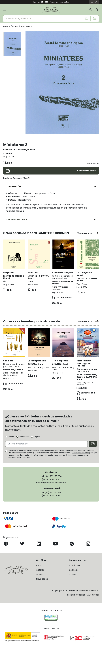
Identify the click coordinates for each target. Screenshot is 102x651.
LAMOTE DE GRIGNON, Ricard (19, 149)
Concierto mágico (62, 272)
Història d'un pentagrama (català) (83, 363)
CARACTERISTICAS (16, 219)
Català (11, 437)
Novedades (42, 578)
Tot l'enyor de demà (84, 274)
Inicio (38, 565)
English (37, 437)
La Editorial (74, 565)
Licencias (73, 569)
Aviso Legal (93, 594)
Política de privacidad (80, 452)
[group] (62, 82)
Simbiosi (8, 360)
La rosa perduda (37, 360)
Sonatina (33, 272)
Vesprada (8, 272)
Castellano (24, 437)
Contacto (74, 574)
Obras (39, 574)
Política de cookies (75, 594)
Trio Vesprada (60, 360)
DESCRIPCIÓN (13, 186)
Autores (40, 569)
